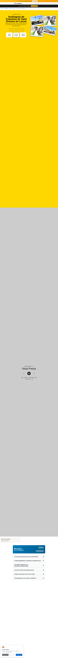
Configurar (12, 654)
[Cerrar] (39, 1)
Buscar (43, 3)
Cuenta (48, 3)
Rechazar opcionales (6, 654)
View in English (34, 6)
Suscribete (35, 1)
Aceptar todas (19, 654)
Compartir (54, 3)
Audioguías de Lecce (17, 14)
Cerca (38, 3)
